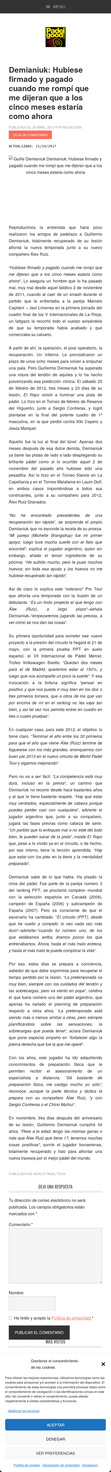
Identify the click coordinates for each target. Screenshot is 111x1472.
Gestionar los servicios (23, 1410)
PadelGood (55, 37)
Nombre (16, 1293)
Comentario (21, 1224)
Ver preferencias (55, 1453)
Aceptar (56, 1424)
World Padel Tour (50, 1173)
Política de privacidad (71, 1318)
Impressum (90, 1465)
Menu (59, 7)
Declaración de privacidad (61, 1465)
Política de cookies (27, 1465)
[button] (103, 1364)
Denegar (55, 1439)
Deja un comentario (30, 135)
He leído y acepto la (53, 1318)
